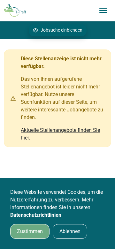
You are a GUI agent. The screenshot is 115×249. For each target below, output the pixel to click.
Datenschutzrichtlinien (35, 215)
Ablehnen (69, 231)
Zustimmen (30, 231)
